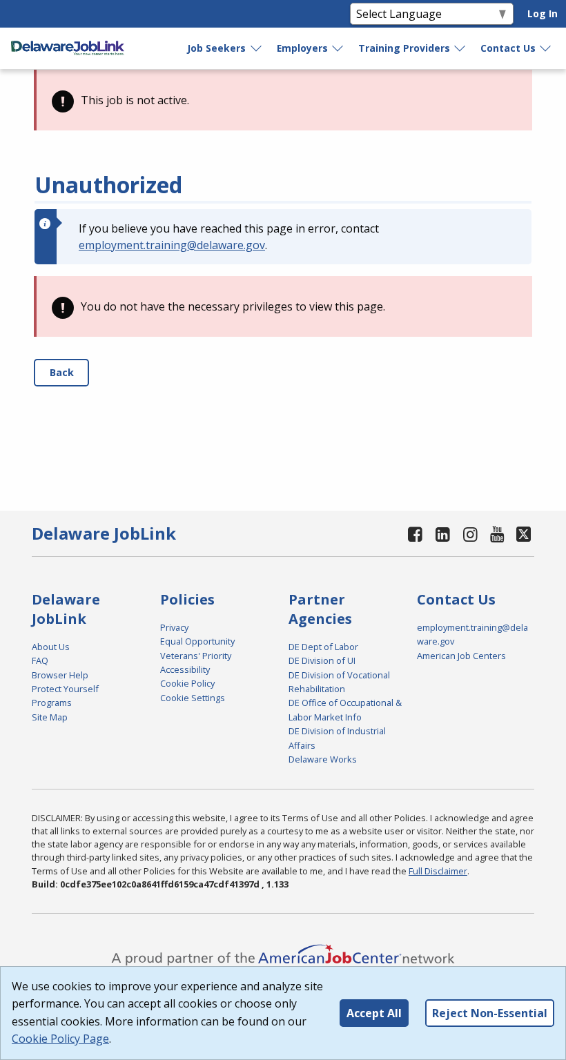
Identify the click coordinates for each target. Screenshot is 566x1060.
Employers (302, 48)
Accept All (374, 1013)
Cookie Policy (187, 683)
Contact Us (508, 48)
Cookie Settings (192, 697)
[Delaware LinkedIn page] (443, 533)
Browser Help (60, 675)
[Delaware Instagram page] (470, 533)
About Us (51, 646)
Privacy (174, 627)
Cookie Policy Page (60, 1038)
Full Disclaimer (438, 871)
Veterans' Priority (195, 655)
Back (62, 372)
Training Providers (404, 48)
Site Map (50, 717)
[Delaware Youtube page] (497, 533)
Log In (542, 13)
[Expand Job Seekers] (257, 48)
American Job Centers (461, 655)
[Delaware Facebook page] (415, 533)
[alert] (283, 100)
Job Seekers (216, 48)
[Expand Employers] (338, 48)
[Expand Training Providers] (460, 48)
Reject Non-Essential (489, 1013)
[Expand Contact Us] (546, 48)
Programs (52, 702)
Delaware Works (323, 759)
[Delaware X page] (524, 533)
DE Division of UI (322, 660)
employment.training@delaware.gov (172, 245)
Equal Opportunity (197, 641)
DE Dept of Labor (323, 646)
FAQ (40, 660)
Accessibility (185, 669)
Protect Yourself (65, 689)
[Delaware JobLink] (67, 48)
